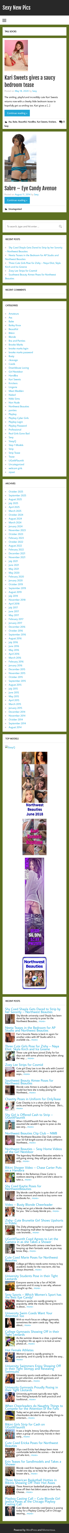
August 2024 (15, 518)
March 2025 (15, 510)
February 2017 (16, 619)
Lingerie (13, 387)
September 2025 (17, 495)
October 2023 (16, 534)
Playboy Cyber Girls (19, 418)
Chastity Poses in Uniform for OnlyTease (33, 1099)
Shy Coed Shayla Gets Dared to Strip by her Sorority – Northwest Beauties (32, 1010)
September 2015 (17, 680)
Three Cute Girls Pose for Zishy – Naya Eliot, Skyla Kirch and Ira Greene (32, 1047)
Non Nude (14, 402)
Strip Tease (14, 452)
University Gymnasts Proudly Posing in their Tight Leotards (31, 1388)
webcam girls (15, 468)
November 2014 (17, 715)
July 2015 (13, 688)
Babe (15, 121)
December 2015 (17, 669)
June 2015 (14, 692)
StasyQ (12, 441)
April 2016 (14, 653)
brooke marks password (21, 352)
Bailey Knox (15, 325)
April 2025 (14, 507)
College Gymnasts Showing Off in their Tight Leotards (32, 1333)
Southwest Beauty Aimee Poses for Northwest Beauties (29, 1081)
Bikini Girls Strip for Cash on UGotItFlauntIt (25, 1425)
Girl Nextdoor (16, 371)
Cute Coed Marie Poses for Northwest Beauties (31, 1258)
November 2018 (17, 599)
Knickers (52, 121)
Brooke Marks (16, 344)
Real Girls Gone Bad (19, 433)
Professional (15, 429)
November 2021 (17, 557)
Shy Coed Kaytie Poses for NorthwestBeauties (23, 1187)
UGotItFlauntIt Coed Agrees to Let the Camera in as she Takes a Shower (31, 1240)
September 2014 (17, 723)
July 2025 (13, 503)
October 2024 (16, 514)
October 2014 (16, 719)
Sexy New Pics (16, 8)
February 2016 (16, 661)
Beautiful (22, 121)
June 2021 (14, 564)
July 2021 (13, 561)
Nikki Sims (14, 398)
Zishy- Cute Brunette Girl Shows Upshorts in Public (34, 1221)
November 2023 (17, 530)
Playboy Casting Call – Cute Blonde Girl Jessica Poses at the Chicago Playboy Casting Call (32, 1501)
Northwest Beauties (19, 406)
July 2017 (13, 607)
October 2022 (16, 541)
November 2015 (17, 673)
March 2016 (15, 657)
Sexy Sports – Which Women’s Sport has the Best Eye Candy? (33, 1296)
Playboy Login (16, 421)
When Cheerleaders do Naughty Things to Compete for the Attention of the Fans (34, 1407)
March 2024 (15, 522)
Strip (11, 448)
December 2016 (17, 626)
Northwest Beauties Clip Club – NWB (31, 1133)
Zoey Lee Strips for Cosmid (23, 270)
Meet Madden (16, 390)
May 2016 (14, 649)
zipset (12, 472)
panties (13, 410)
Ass (10, 121)
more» (42, 1021)
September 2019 (17, 588)
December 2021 (17, 553)
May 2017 (14, 615)
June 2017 (14, 611)
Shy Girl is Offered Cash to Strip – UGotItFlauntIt (29, 1116)
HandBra (32, 121)
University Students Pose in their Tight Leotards (31, 1277)
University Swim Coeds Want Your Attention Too (28, 1314)
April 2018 (14, 603)
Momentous (48, 1529)
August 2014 (15, 727)
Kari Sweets (42, 121)
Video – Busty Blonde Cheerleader (29, 1204)
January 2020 (16, 580)
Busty (11, 356)
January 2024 (15, 526)
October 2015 (16, 677)
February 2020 (16, 576)
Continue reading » (17, 113)
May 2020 (14, 572)
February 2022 (16, 549)
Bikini (12, 333)
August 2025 (15, 499)
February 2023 (16, 537)
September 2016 (17, 634)
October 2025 (16, 491)
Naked (12, 394)
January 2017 (15, 622)
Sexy (34, 90)
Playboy (13, 414)
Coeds (12, 363)
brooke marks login (18, 348)
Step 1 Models (16, 445)
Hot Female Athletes (19, 1350)
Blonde (12, 336)
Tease (12, 456)
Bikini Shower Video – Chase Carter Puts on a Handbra (33, 1169)
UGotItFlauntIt (16, 460)
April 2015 (14, 700)
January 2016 (15, 665)
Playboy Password (18, 425)
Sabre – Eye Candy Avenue (30, 188)
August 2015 (15, 684)
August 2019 (15, 592)
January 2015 (15, 707)
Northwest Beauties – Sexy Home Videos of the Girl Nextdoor (33, 1150)
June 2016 (14, 646)
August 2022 (15, 545)
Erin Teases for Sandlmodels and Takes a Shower (33, 1463)
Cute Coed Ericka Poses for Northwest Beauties (31, 1444)
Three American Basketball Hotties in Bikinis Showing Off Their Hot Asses (31, 1481)
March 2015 (15, 704)
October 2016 (16, 630)
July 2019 (13, 595)
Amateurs (14, 313)
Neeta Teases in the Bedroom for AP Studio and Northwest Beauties (30, 1029)
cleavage (13, 360)
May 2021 (14, 568)
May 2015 (14, 696)
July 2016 (13, 642)
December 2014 (17, 711)
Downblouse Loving (19, 367)
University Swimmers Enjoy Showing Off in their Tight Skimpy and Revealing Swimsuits (33, 1369)
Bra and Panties (17, 340)
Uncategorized (15, 208)
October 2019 (16, 584)
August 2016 (15, 638)
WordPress (31, 1529)
